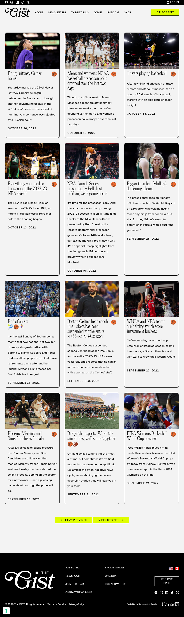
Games (98, 12)
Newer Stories (73, 520)
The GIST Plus (80, 12)
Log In (174, 2)
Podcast (113, 12)
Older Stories (111, 520)
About (39, 12)
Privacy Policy (76, 604)
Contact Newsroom (78, 592)
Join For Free (164, 12)
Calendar (111, 575)
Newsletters (57, 12)
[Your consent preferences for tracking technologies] (6, 610)
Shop (127, 12)
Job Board (72, 567)
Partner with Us (115, 584)
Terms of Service (56, 604)
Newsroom (72, 575)
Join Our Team (74, 584)
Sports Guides (114, 567)
